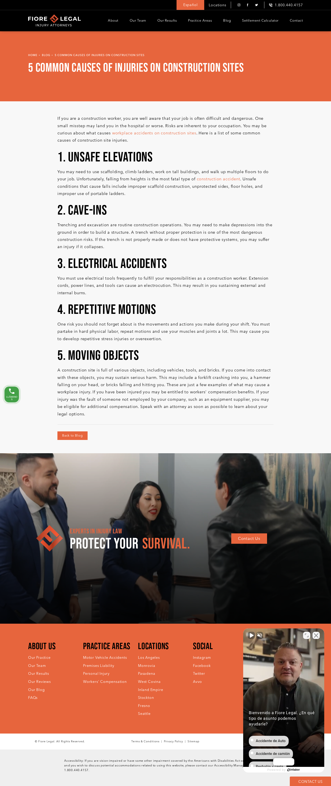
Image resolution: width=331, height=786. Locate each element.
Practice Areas (200, 20)
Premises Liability (98, 666)
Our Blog (36, 690)
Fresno (144, 706)
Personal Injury (96, 673)
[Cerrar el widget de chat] (316, 635)
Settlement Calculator (260, 20)
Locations (217, 5)
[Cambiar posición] (306, 635)
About (113, 20)
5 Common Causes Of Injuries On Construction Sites (100, 55)
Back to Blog (72, 435)
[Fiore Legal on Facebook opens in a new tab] (247, 5)
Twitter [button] (199, 673)
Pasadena (146, 673)
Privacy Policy (173, 741)
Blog (227, 20)
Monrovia (146, 666)
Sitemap (194, 741)
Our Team (138, 20)
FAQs (33, 697)
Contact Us (249, 538)
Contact (296, 20)
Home (32, 55)
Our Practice (39, 657)
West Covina (149, 682)
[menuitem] (239, 5)
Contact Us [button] (310, 781)
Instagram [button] (202, 657)
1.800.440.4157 (76, 770)
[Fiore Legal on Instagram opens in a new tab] (239, 5)
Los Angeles (149, 657)
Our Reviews (39, 682)
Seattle (144, 713)
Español (190, 5)
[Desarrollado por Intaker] (293, 769)
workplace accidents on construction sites (154, 133)
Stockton (146, 697)
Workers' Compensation (105, 682)
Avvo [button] (197, 682)
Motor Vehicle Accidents (105, 657)
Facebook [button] (202, 666)
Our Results (167, 20)
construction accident (218, 179)
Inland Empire (150, 690)
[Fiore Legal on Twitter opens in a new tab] (256, 5)
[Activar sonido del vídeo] (251, 635)
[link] (286, 5)
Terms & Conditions (145, 741)
